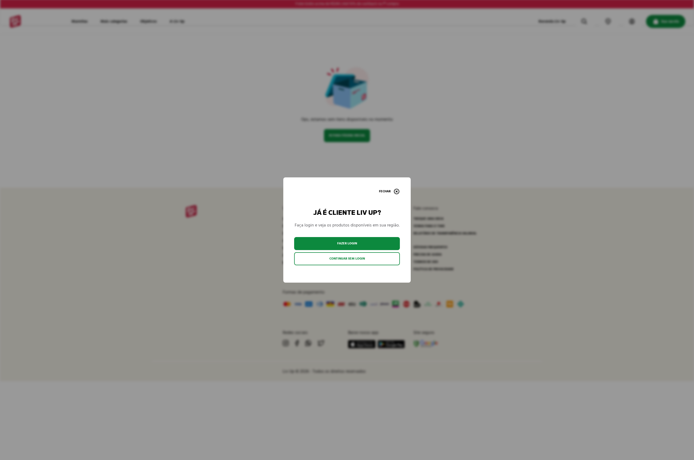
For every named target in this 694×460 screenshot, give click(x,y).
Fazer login (347, 243)
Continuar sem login (347, 258)
